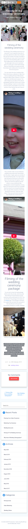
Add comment (14, 378)
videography (17, 350)
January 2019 (7, 464)
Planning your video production (11, 418)
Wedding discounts (8, 428)
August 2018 (7, 474)
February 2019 (7, 459)
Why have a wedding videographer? (13, 437)
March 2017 (7, 488)
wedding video (15, 352)
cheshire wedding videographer (11, 343)
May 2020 (6, 449)
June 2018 (6, 478)
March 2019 (7, 454)
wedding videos (15, 365)
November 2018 (8, 469)
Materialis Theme (16, 523)
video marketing (8, 505)
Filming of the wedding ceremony (12, 432)
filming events (7, 500)
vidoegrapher (8, 352)
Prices (7, 300)
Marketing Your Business (10, 423)
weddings (14, 354)
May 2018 (6, 483)
